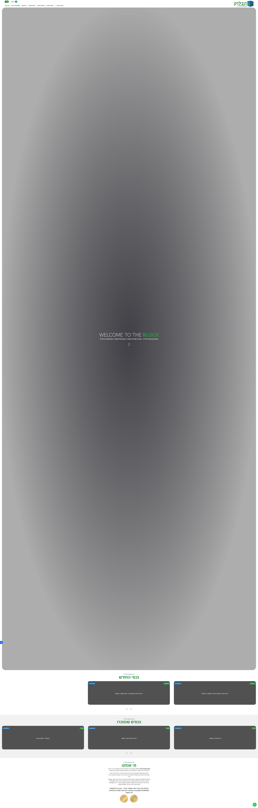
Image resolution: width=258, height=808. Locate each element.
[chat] (255, 805)
